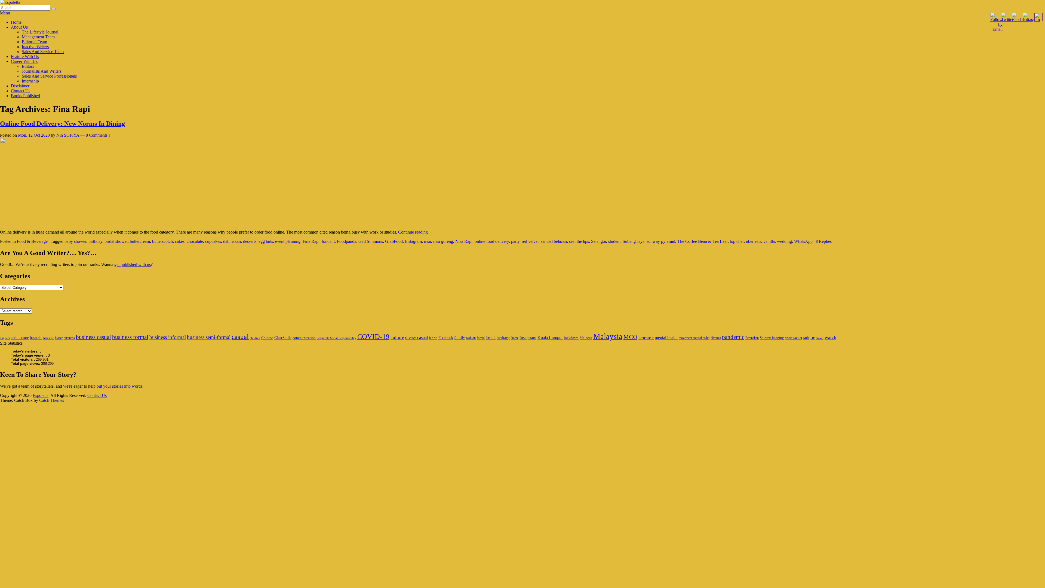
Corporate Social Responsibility (336, 337)
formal (481, 338)
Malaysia (607, 336)
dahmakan (232, 241)
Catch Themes (51, 400)
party (515, 241)
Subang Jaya (633, 241)
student (614, 241)
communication (304, 338)
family (459, 337)
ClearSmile (282, 337)
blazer (59, 338)
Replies (824, 241)
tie (812, 337)
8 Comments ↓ (98, 135)
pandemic (733, 337)
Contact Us (20, 90)
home (514, 338)
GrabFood (394, 241)
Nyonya (716, 338)
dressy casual (416, 337)
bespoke (36, 337)
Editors (28, 66)
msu (427, 241)
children (255, 337)
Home (16, 22)
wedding (784, 241)
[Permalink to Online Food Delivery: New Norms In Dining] (81, 222)
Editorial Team (34, 41)
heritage (503, 337)
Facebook (445, 337)
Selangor (598, 241)
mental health (666, 337)
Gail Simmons (370, 241)
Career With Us (24, 61)
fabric (433, 338)
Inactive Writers (35, 46)
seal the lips (579, 241)
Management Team (38, 37)
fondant (328, 241)
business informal (167, 337)
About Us (19, 27)
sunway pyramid (661, 241)
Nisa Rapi (463, 241)
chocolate (195, 241)
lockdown (571, 338)
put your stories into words (119, 386)
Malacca (586, 338)
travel (819, 337)
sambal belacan (554, 241)
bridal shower (116, 241)
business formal (130, 337)
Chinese (267, 338)
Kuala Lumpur (550, 337)
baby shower (75, 241)
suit (806, 337)
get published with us (132, 264)
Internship (30, 81)
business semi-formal (208, 337)
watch (830, 337)
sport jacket (793, 338)
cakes (180, 241)
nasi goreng (443, 241)
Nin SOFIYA (67, 135)
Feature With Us (25, 56)
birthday (95, 241)
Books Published (25, 95)
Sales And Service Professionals (49, 76)
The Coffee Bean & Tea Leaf (702, 241)
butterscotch (162, 241)
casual (240, 336)
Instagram (413, 241)
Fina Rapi (311, 241)
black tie (48, 337)
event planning (287, 241)
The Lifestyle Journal (40, 32)
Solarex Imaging (772, 338)
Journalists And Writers (42, 71)
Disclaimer (20, 86)
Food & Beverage (32, 241)
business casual (93, 337)
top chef (737, 241)
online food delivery (492, 241)
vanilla (769, 241)
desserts (249, 241)
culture (397, 337)
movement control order (694, 338)
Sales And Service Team (43, 51)
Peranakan (752, 338)
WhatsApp (803, 241)
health (491, 337)
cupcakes (213, 241)
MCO (630, 337)
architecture (20, 337)
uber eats (753, 241)
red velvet (530, 241)
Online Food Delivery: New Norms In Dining (62, 123)
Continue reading (415, 232)
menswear (646, 337)
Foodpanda (346, 241)
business (69, 338)
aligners (5, 337)
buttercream (140, 241)
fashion (471, 338)
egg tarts (266, 241)
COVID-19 (373, 337)
